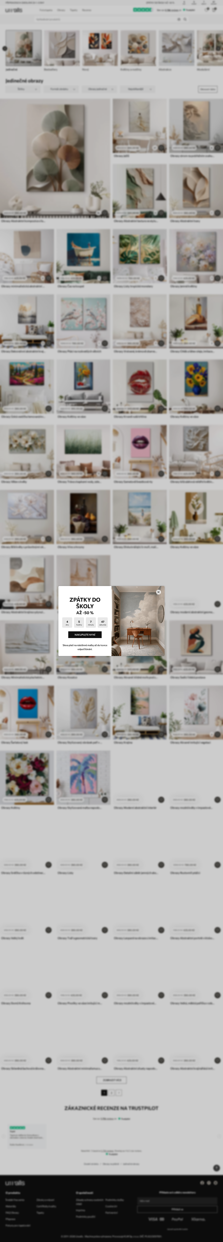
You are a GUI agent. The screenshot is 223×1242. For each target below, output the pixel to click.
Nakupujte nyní (85, 634)
